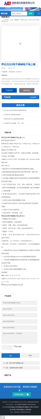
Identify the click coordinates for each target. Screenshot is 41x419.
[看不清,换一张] (17, 346)
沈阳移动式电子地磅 (16, 368)
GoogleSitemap (31, 404)
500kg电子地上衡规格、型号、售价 (14, 123)
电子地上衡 (24, 20)
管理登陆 (23, 404)
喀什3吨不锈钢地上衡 (16, 363)
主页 (11, 20)
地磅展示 (16, 20)
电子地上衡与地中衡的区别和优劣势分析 (15, 110)
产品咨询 (9, 90)
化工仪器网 (18, 404)
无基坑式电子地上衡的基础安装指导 (14, 119)
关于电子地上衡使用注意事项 (12, 114)
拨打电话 (2, 416)
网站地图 (2, 418)
